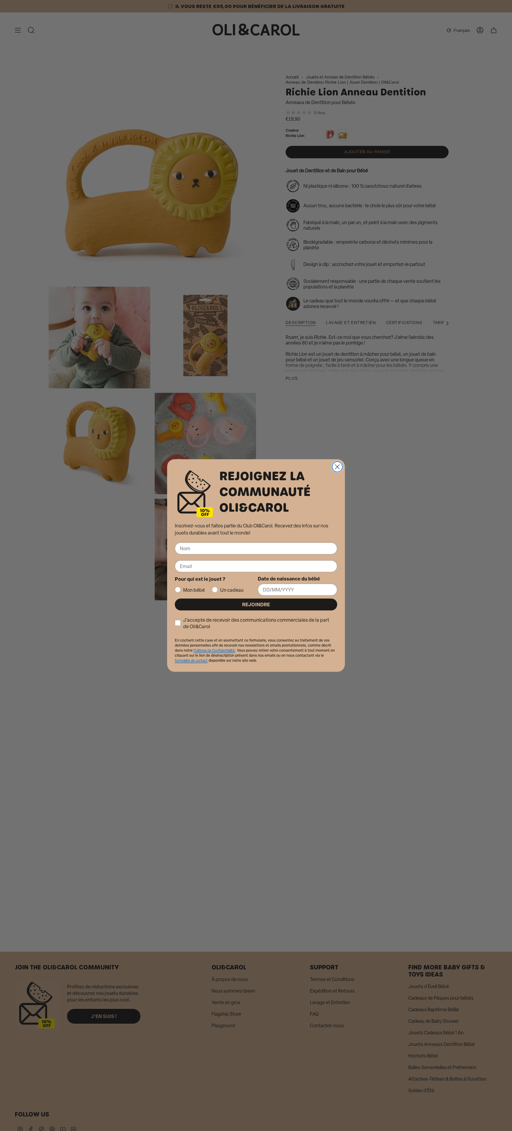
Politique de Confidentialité (214, 650)
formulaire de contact (191, 660)
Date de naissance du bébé (289, 578)
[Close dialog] (337, 467)
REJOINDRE (256, 604)
